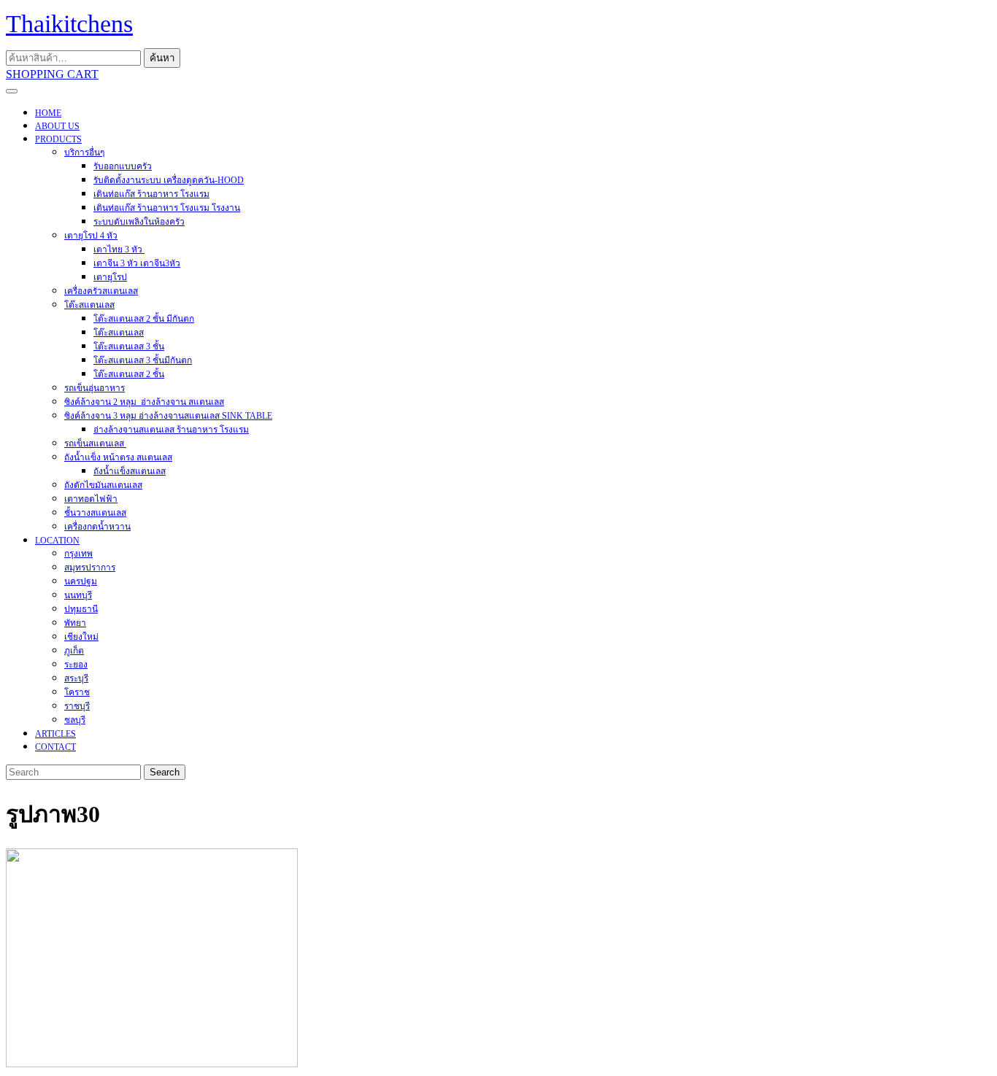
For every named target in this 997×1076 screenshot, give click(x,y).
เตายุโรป (110, 277)
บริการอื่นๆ (84, 152)
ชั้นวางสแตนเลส (95, 513)
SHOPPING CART (52, 74)
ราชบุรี (77, 706)
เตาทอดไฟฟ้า (91, 499)
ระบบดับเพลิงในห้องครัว (139, 222)
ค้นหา (162, 58)
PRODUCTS (58, 139)
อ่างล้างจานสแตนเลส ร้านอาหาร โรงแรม (171, 430)
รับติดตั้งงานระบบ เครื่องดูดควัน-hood (168, 180)
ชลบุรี (74, 720)
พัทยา (75, 623)
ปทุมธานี (81, 609)
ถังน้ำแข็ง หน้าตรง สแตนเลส (118, 457)
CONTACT (55, 747)
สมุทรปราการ (89, 567)
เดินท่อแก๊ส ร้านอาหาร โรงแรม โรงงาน (166, 208)
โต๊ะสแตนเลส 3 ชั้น (128, 346)
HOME (48, 113)
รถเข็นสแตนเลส (95, 443)
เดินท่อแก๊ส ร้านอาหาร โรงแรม (151, 194)
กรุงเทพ (78, 554)
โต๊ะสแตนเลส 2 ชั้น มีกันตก (143, 319)
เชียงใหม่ (81, 637)
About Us (57, 126)
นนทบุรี (78, 595)
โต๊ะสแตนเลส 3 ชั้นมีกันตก (142, 360)
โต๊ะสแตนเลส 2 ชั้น (128, 374)
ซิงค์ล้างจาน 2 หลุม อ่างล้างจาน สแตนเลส (144, 402)
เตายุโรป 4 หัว (91, 236)
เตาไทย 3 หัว (119, 249)
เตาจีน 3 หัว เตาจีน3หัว (136, 263)
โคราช (77, 692)
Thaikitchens (69, 23)
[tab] (12, 91)
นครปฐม (80, 581)
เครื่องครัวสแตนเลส (101, 291)
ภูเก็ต (74, 651)
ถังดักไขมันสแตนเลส (103, 485)
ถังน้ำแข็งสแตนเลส (129, 471)
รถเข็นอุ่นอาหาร (94, 388)
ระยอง (76, 664)
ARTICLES (55, 734)
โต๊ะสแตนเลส (89, 305)
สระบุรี (76, 678)
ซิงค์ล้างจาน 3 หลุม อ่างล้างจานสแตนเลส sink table (168, 416)
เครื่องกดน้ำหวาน (97, 527)
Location (57, 540)
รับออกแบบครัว (122, 166)
